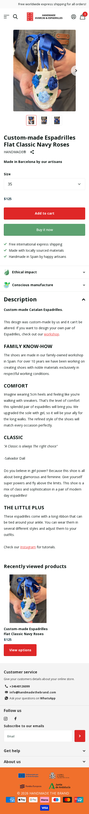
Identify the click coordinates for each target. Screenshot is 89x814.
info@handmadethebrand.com (32, 692)
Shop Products (6, 17)
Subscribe (80, 736)
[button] (76, 70)
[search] (15, 16)
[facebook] (15, 719)
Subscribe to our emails (24, 726)
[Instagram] (5, 719)
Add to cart (44, 213)
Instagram (28, 547)
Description (20, 299)
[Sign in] (73, 16)
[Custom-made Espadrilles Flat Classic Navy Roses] (28, 598)
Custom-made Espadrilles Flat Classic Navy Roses (26, 631)
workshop (51, 334)
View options (20, 650)
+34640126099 (19, 686)
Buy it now (44, 229)
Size (7, 174)
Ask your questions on (32, 698)
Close (44, 751)
